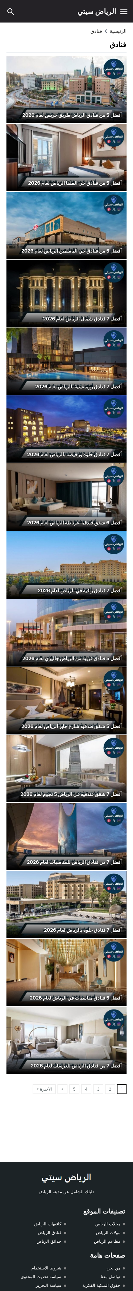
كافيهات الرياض (47, 1223)
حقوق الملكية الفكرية (101, 1285)
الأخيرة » (44, 1089)
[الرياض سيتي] (66, 1178)
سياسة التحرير (48, 1285)
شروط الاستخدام (46, 1267)
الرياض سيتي (96, 11)
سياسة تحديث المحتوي (41, 1276)
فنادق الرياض (49, 1232)
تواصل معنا (110, 1276)
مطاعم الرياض (107, 1241)
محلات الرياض (107, 1223)
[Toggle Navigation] (124, 11)
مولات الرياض (108, 1232)
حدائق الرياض (48, 1241)
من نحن (113, 1267)
